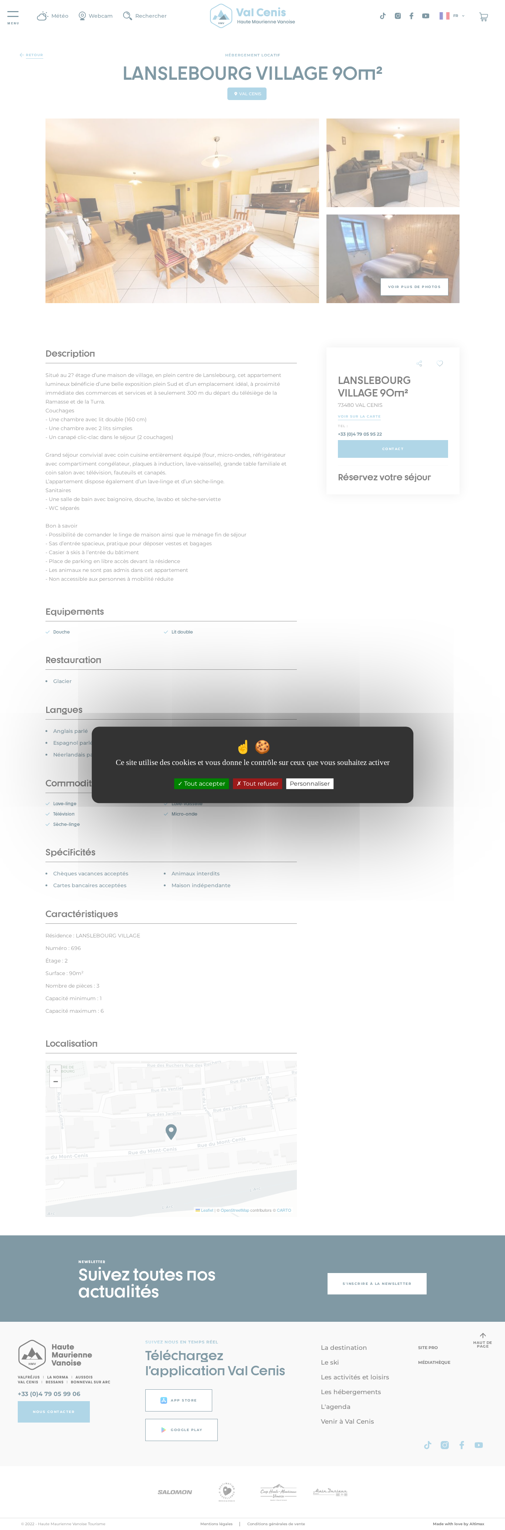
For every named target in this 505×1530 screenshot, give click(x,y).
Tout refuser (259, 784)
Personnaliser (310, 784)
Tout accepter (204, 784)
